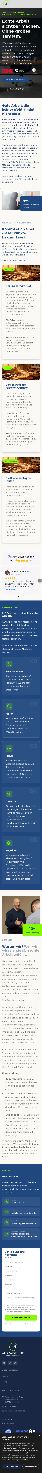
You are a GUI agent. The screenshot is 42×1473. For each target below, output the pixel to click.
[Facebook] (15, 1363)
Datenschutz (8, 1423)
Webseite (15, 806)
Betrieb (8, 1267)
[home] (6, 3)
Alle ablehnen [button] (31, 1466)
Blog (5, 1382)
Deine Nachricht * (13, 1294)
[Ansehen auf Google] (7, 572)
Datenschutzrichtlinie (9, 1462)
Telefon (8, 1285)
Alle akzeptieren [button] (11, 1466)
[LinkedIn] (4, 1363)
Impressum (7, 1419)
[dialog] (21, 1453)
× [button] (39, 1436)
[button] (37, 4)
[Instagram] (10, 1363)
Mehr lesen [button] (10, 589)
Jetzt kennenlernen (15, 79)
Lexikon (6, 1376)
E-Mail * (8, 1276)
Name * (8, 1258)
